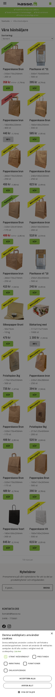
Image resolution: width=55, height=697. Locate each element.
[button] (27, 692)
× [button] (52, 633)
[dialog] (27, 663)
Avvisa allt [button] (27, 685)
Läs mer (17, 651)
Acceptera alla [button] (27, 678)
